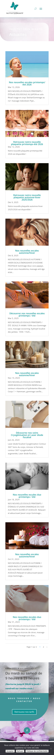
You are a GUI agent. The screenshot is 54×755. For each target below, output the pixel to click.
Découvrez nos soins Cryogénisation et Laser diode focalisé (27, 435)
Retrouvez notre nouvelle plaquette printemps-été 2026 (27, 143)
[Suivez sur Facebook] (27, 730)
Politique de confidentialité (37, 751)
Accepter (10, 751)
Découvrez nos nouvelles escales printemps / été (27, 314)
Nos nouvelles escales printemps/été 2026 (27, 83)
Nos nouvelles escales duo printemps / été (27, 495)
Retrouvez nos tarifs (24, 711)
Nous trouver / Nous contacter (24, 700)
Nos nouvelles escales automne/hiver (27, 251)
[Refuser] (51, 748)
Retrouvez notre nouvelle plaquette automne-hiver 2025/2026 (27, 197)
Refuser (20, 751)
